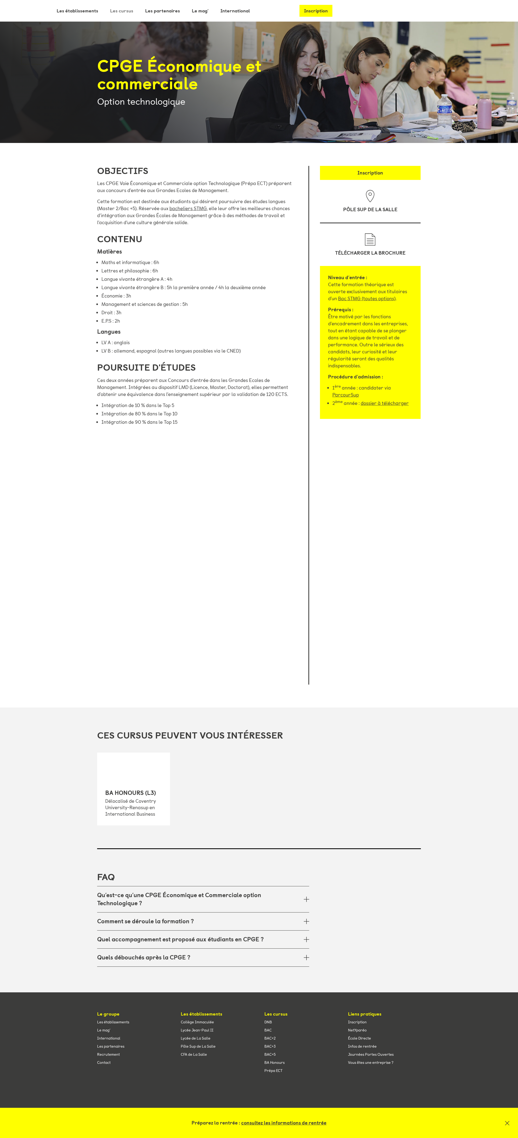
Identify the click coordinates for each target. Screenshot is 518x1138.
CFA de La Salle (194, 1054)
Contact (104, 1062)
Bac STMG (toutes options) (367, 298)
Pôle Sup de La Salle (370, 209)
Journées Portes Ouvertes (371, 1054)
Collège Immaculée (197, 1022)
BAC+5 (270, 1054)
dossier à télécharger (385, 403)
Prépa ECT (273, 1070)
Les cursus (121, 11)
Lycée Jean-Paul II (197, 1030)
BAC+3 (270, 1046)
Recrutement (108, 1054)
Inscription (316, 11)
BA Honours (274, 1062)
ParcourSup (345, 395)
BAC (268, 1030)
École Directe (359, 1038)
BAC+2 (270, 1038)
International (235, 11)
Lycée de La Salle (195, 1038)
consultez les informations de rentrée (283, 1123)
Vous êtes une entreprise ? (370, 1062)
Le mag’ (200, 11)
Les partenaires (162, 11)
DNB (268, 1022)
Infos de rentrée (362, 1046)
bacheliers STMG (188, 208)
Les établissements (77, 11)
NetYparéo (357, 1030)
